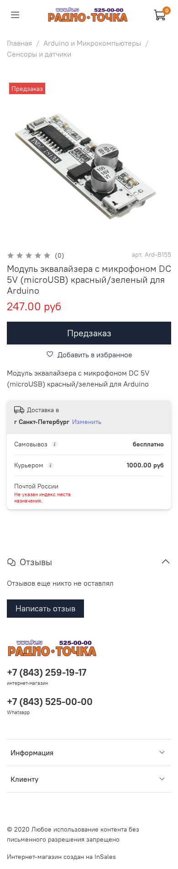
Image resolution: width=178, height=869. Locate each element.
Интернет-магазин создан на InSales (61, 857)
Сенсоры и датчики (39, 53)
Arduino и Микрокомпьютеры (92, 43)
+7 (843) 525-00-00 (50, 701)
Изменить (86, 422)
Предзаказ (89, 333)
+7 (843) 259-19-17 (46, 672)
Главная (19, 43)
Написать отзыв (45, 608)
